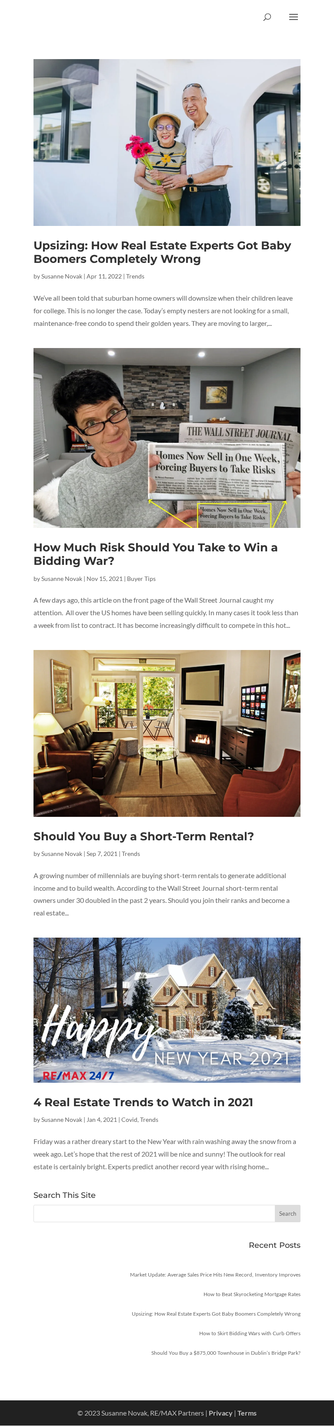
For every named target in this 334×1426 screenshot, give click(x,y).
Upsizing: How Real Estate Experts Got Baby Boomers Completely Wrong (162, 252)
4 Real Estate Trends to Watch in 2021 (143, 1102)
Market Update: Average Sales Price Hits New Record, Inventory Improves (215, 1274)
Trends (135, 276)
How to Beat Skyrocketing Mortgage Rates (252, 1294)
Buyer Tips (141, 578)
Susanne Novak (61, 276)
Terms (247, 1413)
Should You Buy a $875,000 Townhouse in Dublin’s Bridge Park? (226, 1353)
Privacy (221, 1413)
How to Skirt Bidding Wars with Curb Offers (250, 1333)
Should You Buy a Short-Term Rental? (143, 836)
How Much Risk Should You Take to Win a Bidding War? (155, 554)
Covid (129, 1119)
